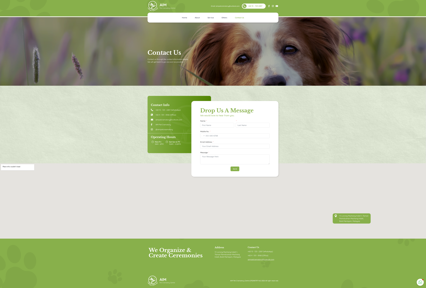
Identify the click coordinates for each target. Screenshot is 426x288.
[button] (420, 282)
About (197, 17)
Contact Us (239, 17)
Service (211, 17)
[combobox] (202, 135)
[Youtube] (277, 6)
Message (204, 152)
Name (202, 121)
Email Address (206, 142)
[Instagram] (273, 6)
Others (224, 17)
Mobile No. (204, 131)
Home (184, 17)
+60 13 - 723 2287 (255, 6)
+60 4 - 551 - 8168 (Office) (258, 255)
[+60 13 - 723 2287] (245, 6)
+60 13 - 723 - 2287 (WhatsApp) (260, 251)
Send (235, 169)
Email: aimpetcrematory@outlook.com (225, 6)
